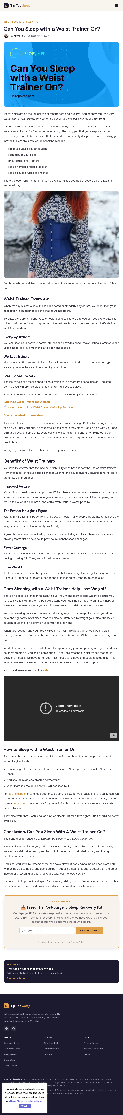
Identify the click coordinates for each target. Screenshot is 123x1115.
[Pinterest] (6, 1028)
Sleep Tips (32, 22)
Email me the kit (90, 930)
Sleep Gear (9, 1059)
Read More (16, 1101)
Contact (48, 1054)
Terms (87, 1054)
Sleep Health (10, 1054)
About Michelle (51, 1043)
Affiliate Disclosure (93, 1048)
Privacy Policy (77, 942)
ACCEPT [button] (25, 1106)
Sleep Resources (14, 22)
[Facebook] (13, 1028)
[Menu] (116, 5)
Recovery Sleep (12, 1043)
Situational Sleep (12, 1048)
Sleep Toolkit (10, 1065)
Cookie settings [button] (34, 1101)
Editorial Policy (51, 1048)
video (46, 670)
